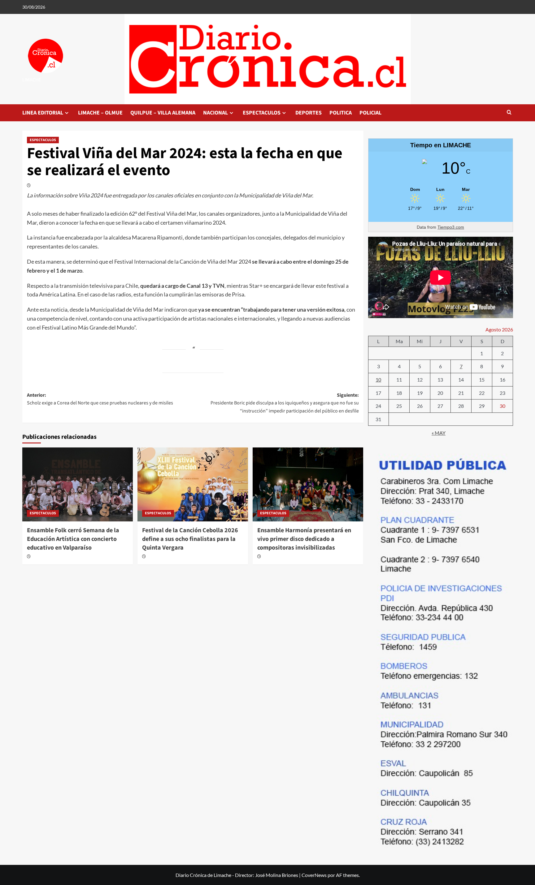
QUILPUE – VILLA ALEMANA (162, 113)
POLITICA (340, 113)
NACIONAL (215, 113)
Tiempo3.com (450, 227)
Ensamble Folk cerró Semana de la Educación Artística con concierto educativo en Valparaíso (73, 539)
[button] (509, 112)
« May (439, 433)
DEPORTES (308, 113)
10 (378, 379)
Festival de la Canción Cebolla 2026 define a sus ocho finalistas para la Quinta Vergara (190, 539)
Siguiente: (285, 403)
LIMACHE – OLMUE (100, 113)
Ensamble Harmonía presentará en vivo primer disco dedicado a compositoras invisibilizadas (304, 539)
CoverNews (314, 875)
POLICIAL (370, 113)
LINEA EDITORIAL (42, 113)
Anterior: (100, 399)
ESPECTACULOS (262, 113)
